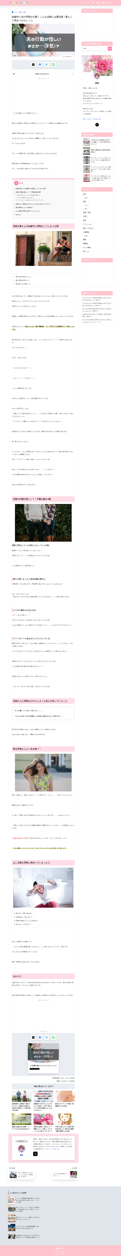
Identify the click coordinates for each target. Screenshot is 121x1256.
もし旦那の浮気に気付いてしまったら (28, 211)
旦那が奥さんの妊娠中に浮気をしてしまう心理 (30, 188)
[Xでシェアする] (33, 64)
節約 (103, 2)
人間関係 (72, 1078)
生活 (88, 2)
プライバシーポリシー (60, 1251)
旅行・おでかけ (88, 228)
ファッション (87, 224)
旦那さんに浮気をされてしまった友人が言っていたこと (33, 204)
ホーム (83, 2)
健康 (84, 239)
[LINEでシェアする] (53, 64)
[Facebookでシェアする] (40, 64)
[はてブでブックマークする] (46, 64)
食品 (84, 220)
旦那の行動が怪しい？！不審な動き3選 (28, 192)
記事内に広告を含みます (42, 74)
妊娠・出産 (64, 1078)
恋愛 (86, 236)
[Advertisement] (43, 93)
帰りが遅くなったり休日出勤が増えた (29, 195)
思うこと (86, 251)
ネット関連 (87, 247)
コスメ (87, 205)
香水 (86, 209)
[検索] (110, 49)
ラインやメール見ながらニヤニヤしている (30, 200)
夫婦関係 (72, 1081)
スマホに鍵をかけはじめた (25, 197)
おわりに (18, 214)
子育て (98, 2)
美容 (92, 2)
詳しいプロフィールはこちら (50, 1149)
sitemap (109, 2)
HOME (61, 1248)
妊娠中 (64, 1081)
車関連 (85, 243)
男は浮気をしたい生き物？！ (25, 207)
